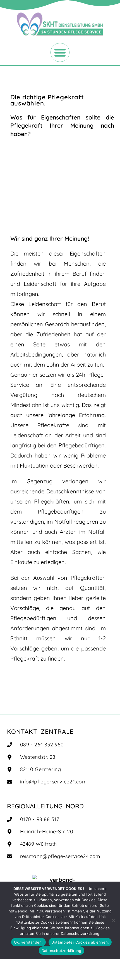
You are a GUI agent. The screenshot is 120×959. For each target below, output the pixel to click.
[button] (60, 52)
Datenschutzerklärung (61, 950)
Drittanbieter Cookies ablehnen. (80, 942)
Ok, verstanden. (28, 942)
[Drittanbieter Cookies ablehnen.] (113, 920)
